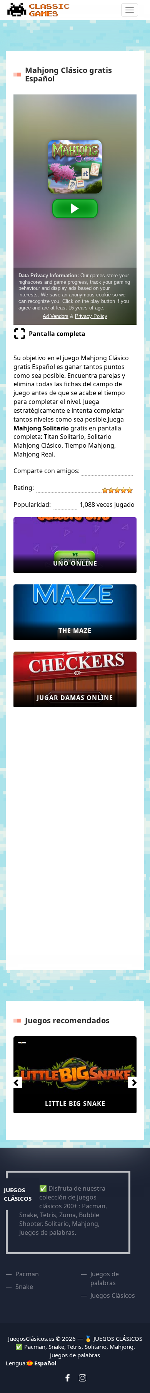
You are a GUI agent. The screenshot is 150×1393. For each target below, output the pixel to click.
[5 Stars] (130, 490)
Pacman (27, 1274)
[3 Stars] (117, 490)
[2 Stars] (111, 490)
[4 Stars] (123, 490)
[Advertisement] (44, 834)
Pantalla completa (57, 333)
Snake (24, 1286)
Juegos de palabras (104, 1278)
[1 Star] (105, 490)
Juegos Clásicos (112, 1295)
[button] (14, 1080)
